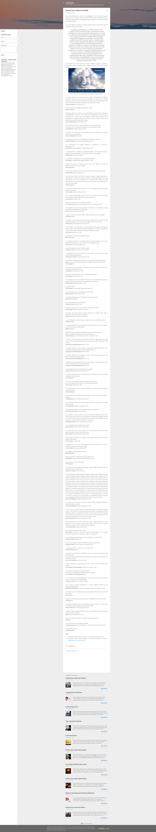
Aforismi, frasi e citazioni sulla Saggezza (76, 750)
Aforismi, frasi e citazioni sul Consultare (76, 678)
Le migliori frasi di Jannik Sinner (74, 692)
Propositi (91, 638)
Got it (108, 828)
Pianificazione (71, 640)
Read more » (104, 688)
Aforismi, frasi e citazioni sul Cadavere (75, 807)
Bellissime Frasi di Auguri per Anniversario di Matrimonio (80, 793)
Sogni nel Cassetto (80, 640)
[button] (107, 10)
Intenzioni (104, 638)
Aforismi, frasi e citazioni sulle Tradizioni (76, 778)
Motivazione (71, 646)
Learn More (101, 828)
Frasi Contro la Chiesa (71, 735)
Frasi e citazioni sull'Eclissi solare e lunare (76, 764)
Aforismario (70, 3)
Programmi (98, 638)
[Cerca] (109, 3)
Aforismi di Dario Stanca (72, 706)
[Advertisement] (87, 661)
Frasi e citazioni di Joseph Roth (73, 721)
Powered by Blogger (87, 823)
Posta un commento (72, 650)
